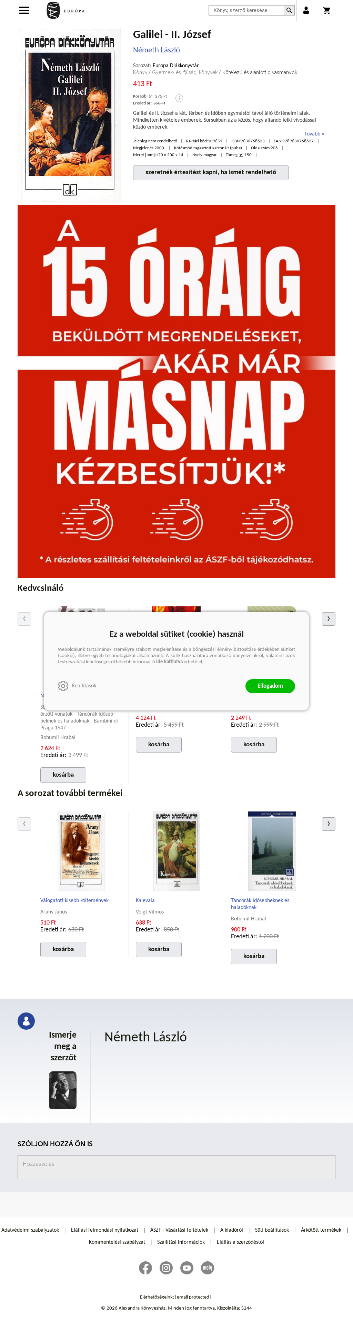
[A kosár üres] (327, 10)
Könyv (140, 72)
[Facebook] (145, 1267)
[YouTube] (186, 1267)
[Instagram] (166, 1267)
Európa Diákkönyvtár (176, 66)
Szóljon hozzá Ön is (55, 1144)
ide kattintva (169, 662)
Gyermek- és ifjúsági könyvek (185, 72)
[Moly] (207, 1267)
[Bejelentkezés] (305, 10)
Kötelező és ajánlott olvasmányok (259, 72)
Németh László (156, 50)
